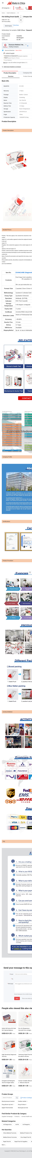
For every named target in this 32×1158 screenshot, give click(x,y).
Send (17, 998)
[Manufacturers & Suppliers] (16, 3)
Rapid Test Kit (7, 1141)
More (3, 1145)
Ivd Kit (17, 1124)
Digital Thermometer (7, 1107)
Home (3, 13)
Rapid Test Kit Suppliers (20, 1141)
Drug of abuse (22, 1104)
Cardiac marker (22, 1101)
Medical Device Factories (10, 1137)
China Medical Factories (9, 1133)
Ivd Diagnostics (7, 1124)
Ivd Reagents (26, 1124)
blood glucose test (23, 1107)
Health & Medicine (11, 13)
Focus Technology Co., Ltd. (22, 1151)
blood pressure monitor (8, 1101)
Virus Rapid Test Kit (25, 1137)
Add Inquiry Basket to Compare (12, 67)
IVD (18, 13)
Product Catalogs (27, 1097)
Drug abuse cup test (7, 1104)
